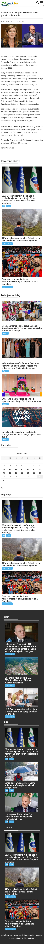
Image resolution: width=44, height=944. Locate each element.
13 (22, 469)
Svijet (4, 243)
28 (28, 476)
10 (4, 469)
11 (10, 469)
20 (22, 473)
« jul (2, 487)
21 (28, 473)
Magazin (5, 333)
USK (7, 654)
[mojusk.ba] (10, 3)
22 (34, 473)
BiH (5, 153)
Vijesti (12, 153)
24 (4, 476)
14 (28, 469)
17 (4, 473)
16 (40, 469)
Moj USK (21, 21)
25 (10, 476)
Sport (4, 287)
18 (10, 473)
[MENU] (41, 2)
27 (22, 476)
